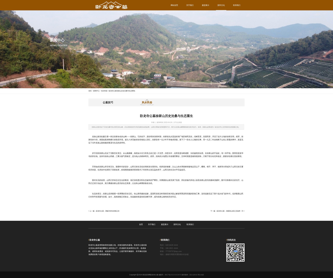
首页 (90, 91)
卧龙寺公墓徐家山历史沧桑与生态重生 (122, 91)
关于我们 (190, 5)
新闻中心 (96, 91)
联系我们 (236, 5)
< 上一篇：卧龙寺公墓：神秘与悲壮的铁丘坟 (103, 211)
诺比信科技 (193, 275)
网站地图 (201, 275)
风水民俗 (104, 91)
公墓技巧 (108, 102)
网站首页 (174, 5)
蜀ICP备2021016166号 (173, 275)
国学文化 (221, 5)
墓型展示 (205, 5)
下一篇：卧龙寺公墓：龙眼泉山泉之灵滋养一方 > (227, 211)
